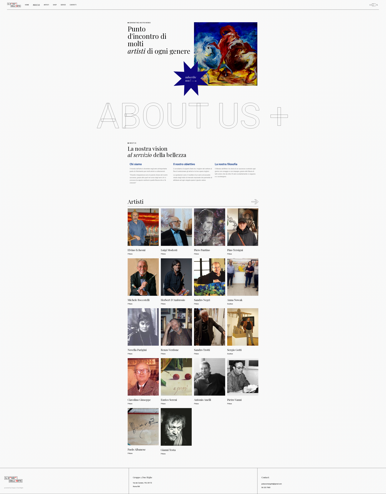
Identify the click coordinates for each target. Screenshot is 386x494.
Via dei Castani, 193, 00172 (142, 483)
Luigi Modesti (169, 250)
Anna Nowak (234, 300)
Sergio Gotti (234, 350)
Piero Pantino (202, 250)
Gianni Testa (168, 450)
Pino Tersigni (235, 250)
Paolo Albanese (137, 449)
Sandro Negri (202, 300)
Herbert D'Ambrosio (173, 300)
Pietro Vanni (234, 399)
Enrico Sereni (169, 399)
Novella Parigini (137, 350)
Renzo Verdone (170, 350)
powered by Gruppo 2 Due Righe (13, 488)
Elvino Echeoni (136, 250)
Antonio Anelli (202, 399)
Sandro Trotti (202, 350)
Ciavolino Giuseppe (139, 399)
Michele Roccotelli (138, 300)
